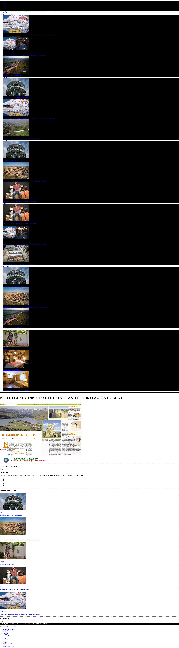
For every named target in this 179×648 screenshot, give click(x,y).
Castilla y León (3, 537)
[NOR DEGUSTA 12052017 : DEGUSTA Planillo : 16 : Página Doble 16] (41, 455)
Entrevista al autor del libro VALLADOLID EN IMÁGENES (20, 202)
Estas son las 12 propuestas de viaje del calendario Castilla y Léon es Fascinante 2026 (29, 35)
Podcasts (4, 3)
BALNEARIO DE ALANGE (10, 349)
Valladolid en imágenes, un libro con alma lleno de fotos (20, 264)
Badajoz (2, 561)
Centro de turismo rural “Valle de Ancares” (16, 390)
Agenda (4, 6)
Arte (1, 512)
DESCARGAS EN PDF (7, 7)
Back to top (3, 624)
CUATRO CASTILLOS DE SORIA (12, 76)
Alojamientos (6, 635)
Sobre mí (4, 2)
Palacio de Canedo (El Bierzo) (12, 370)
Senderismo (6, 630)
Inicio (4, 1)
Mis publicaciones (6, 5)
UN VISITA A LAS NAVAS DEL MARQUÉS (15, 98)
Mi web (4, 4)
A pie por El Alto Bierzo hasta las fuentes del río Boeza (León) (22, 139)
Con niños (5, 634)
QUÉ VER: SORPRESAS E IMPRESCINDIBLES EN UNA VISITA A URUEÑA (25, 181)
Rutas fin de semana (8, 629)
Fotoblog (5, 633)
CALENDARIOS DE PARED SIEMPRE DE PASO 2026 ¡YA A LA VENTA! (24, 55)
